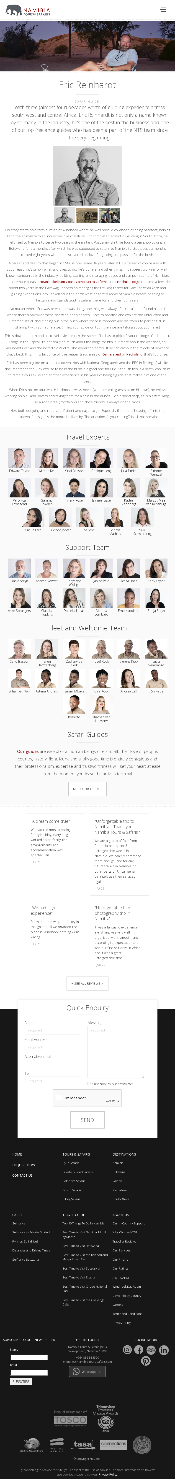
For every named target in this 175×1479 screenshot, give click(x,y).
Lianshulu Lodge (127, 281)
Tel (27, 1073)
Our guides (28, 751)
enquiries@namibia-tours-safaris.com (87, 1362)
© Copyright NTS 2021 (87, 1459)
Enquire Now (23, 1165)
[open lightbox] (87, 176)
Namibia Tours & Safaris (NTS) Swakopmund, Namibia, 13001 (87, 1349)
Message (95, 1022)
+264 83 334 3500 (87, 1358)
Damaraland (111, 354)
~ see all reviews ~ (87, 983)
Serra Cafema (97, 281)
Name (30, 1022)
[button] (163, 9)
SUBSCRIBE (21, 1381)
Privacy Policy (108, 1474)
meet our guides (87, 789)
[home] (30, 8)
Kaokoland (134, 354)
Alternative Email (38, 1056)
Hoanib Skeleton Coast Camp (62, 281)
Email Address (36, 1039)
